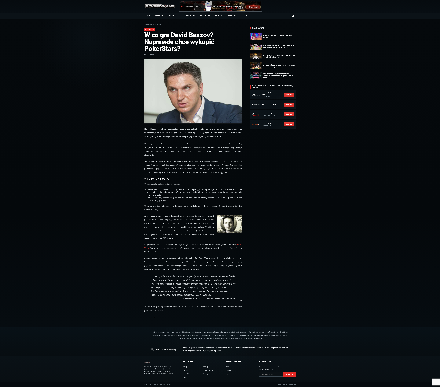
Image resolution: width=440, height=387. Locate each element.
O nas (227, 367)
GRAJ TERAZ (289, 94)
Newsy (147, 16)
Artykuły (159, 16)
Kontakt (244, 16)
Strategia (219, 16)
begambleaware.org (196, 350)
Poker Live (232, 16)
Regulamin (229, 374)
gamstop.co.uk (215, 350)
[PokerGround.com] (159, 6)
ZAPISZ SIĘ (289, 374)
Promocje (172, 16)
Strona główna (148, 24)
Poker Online (205, 16)
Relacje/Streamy (188, 16)
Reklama (228, 370)
